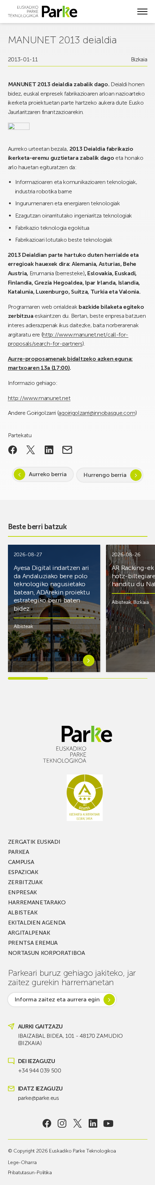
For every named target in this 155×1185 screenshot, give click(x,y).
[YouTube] (108, 1123)
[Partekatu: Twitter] (31, 450)
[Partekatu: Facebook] (13, 450)
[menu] (142, 11)
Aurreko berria (48, 474)
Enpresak (22, 892)
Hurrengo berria (105, 474)
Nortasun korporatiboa (46, 952)
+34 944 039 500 (39, 1070)
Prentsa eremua (33, 942)
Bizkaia (139, 59)
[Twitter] (78, 1123)
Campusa (21, 862)
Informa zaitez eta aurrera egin (57, 999)
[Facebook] (47, 1123)
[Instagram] (62, 1123)
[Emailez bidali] (67, 450)
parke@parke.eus (38, 1097)
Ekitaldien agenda (37, 922)
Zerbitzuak (25, 882)
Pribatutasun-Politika (30, 1172)
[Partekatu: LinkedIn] (49, 450)
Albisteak (23, 626)
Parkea (18, 851)
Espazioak (23, 872)
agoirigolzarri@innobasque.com (96, 412)
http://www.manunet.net (39, 398)
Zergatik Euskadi (34, 841)
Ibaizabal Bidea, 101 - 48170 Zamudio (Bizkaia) (70, 1039)
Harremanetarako (37, 902)
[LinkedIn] (93, 1123)
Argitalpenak (29, 932)
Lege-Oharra (22, 1162)
